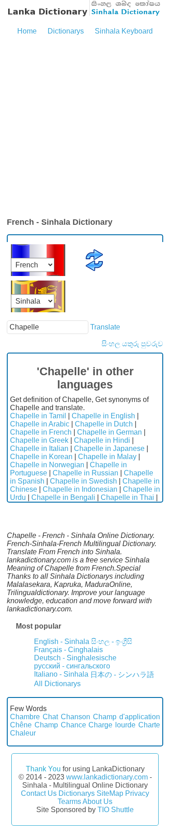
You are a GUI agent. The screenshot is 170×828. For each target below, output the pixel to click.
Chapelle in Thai (127, 497)
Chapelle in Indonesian (80, 489)
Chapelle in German (109, 432)
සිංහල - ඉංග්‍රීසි (111, 641)
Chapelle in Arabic (39, 424)
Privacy (137, 793)
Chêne (21, 725)
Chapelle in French (41, 432)
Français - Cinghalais (68, 650)
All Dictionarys (57, 684)
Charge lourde (112, 725)
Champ (46, 725)
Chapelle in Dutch (104, 424)
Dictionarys (66, 31)
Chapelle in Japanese (109, 448)
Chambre (25, 717)
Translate (105, 327)
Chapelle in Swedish (83, 481)
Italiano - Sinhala (61, 674)
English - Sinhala (61, 641)
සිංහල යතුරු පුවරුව (132, 344)
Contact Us (39, 793)
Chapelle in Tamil (38, 416)
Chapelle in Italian (39, 448)
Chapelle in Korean (41, 456)
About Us (97, 801)
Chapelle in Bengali (63, 497)
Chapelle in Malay (107, 456)
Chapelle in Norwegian (47, 465)
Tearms (69, 801)
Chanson (75, 717)
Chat (50, 717)
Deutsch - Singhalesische (75, 658)
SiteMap (110, 793)
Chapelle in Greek (39, 440)
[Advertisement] (85, 127)
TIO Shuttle (115, 809)
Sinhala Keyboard (124, 31)
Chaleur (23, 733)
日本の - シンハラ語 (122, 674)
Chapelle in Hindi (102, 440)
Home (27, 31)
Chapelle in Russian (85, 473)
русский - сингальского (72, 666)
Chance (73, 725)
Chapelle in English (103, 416)
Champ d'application (126, 717)
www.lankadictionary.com (107, 777)
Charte (149, 725)
